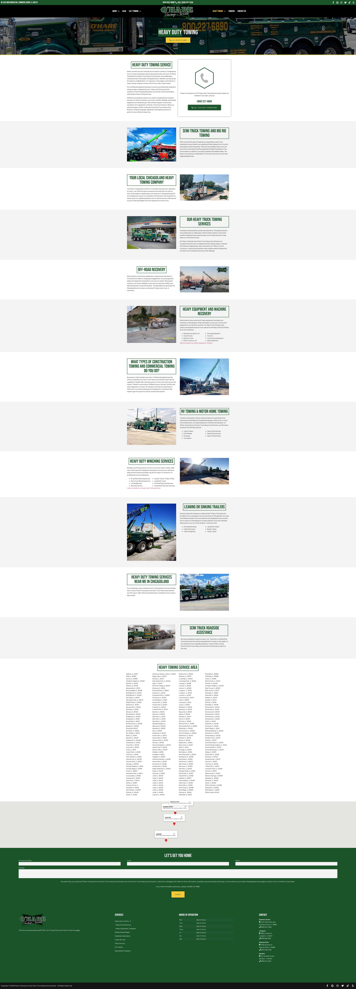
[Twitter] (345, 2)
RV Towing (119, 947)
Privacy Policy (54, 930)
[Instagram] (341, 2)
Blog (124, 11)
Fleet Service (120, 943)
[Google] (337, 2)
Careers (231, 11)
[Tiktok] (349, 2)
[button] (175, 813)
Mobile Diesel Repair (122, 932)
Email (129, 860)
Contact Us (242, 11)
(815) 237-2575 (187, 5)
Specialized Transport (123, 951)
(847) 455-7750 (266, 950)
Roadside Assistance (122, 936)
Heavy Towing (218, 11)
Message (22, 867)
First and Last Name (25, 860)
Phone (237, 860)
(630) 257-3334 (187, 2)
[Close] (185, 806)
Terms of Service (69, 930)
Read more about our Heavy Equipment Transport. (196, 343)
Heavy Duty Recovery (123, 925)
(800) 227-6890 (204, 101)
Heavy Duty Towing (122, 921)
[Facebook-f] (333, 2)
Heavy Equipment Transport (126, 928)
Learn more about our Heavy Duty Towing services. (144, 488)
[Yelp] (353, 2)
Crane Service (120, 940)
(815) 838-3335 (266, 938)
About (114, 11)
